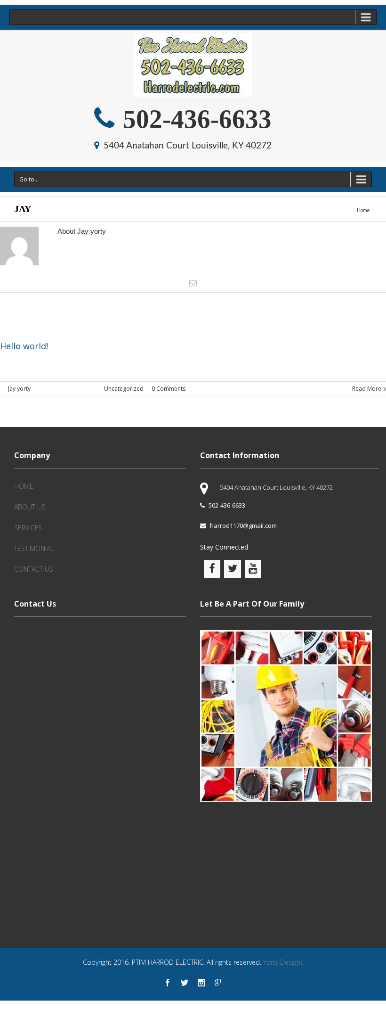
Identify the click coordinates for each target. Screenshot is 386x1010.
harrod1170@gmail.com (243, 525)
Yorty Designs (283, 962)
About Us (30, 506)
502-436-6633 (194, 119)
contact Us (33, 569)
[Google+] (218, 982)
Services (28, 527)
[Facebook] (167, 982)
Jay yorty (19, 389)
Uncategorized (124, 389)
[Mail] (193, 283)
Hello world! (24, 346)
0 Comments (168, 389)
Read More (366, 389)
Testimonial (34, 548)
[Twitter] (184, 982)
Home (363, 210)
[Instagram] (201, 982)
